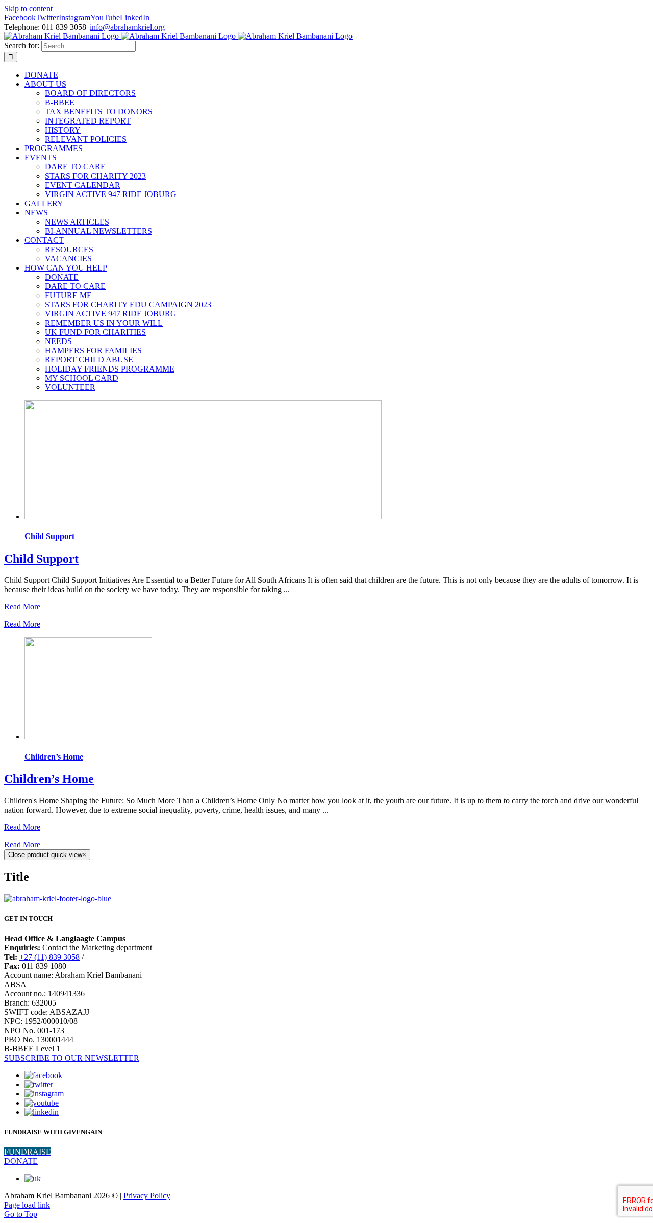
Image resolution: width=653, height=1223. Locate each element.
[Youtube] (41, 1102)
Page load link (27, 1205)
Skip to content (28, 8)
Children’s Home (53, 756)
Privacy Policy (146, 1195)
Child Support (49, 536)
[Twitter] (38, 1084)
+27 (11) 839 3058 (49, 956)
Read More (22, 606)
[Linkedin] (41, 1112)
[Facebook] (43, 1075)
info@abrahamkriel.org (127, 26)
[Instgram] (44, 1093)
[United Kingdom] (32, 1178)
